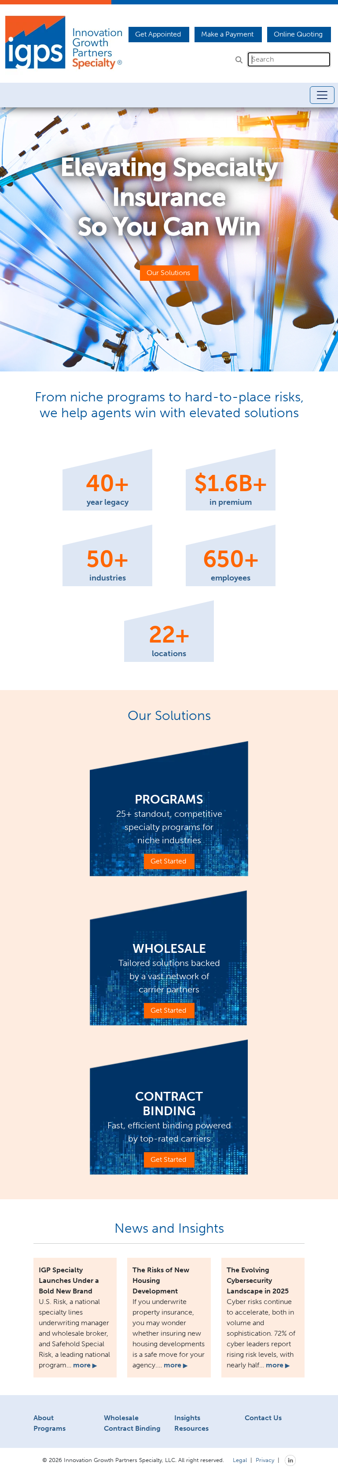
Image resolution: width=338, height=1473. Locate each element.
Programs (49, 1428)
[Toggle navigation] (322, 95)
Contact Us (263, 1418)
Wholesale (121, 1418)
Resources (191, 1428)
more (85, 1365)
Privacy (265, 1459)
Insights (187, 1418)
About (43, 1418)
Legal (240, 1459)
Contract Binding (132, 1428)
